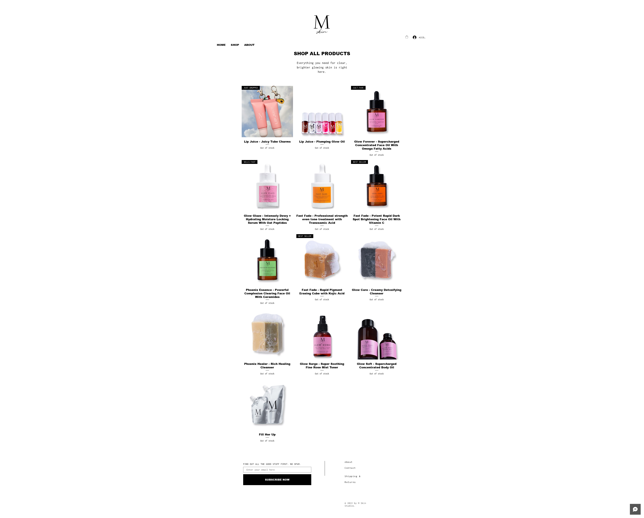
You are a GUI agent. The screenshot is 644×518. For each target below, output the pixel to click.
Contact (350, 468)
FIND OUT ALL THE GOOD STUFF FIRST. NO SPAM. (272, 464)
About (349, 462)
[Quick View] (322, 111)
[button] (235, 45)
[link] (407, 36)
